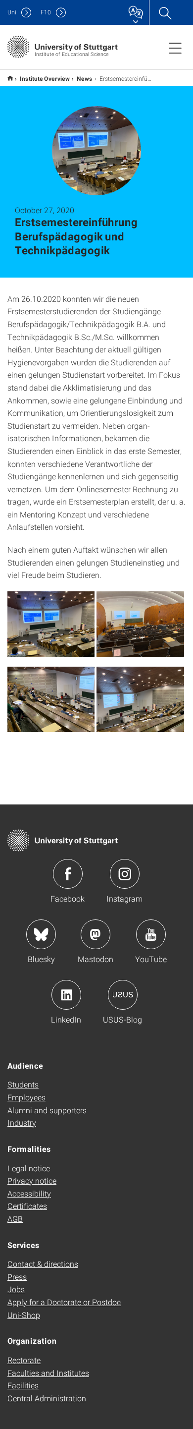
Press (17, 1276)
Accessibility (29, 1193)
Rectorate (24, 1360)
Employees (26, 1097)
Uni (11, 12)
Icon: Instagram (125, 874)
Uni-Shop (23, 1315)
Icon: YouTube (151, 934)
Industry (21, 1122)
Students (23, 1084)
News (85, 78)
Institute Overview (45, 78)
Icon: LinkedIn (66, 995)
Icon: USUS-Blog (123, 995)
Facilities (23, 1385)
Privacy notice (31, 1180)
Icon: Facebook (68, 874)
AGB (15, 1218)
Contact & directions (42, 1263)
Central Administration (46, 1398)
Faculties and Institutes (48, 1373)
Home (10, 78)
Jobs (16, 1289)
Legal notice (28, 1168)
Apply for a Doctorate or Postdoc (64, 1302)
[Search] (164, 12)
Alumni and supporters (47, 1110)
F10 (46, 12)
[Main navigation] (175, 47)
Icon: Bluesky (41, 934)
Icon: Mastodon (95, 934)
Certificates (27, 1205)
